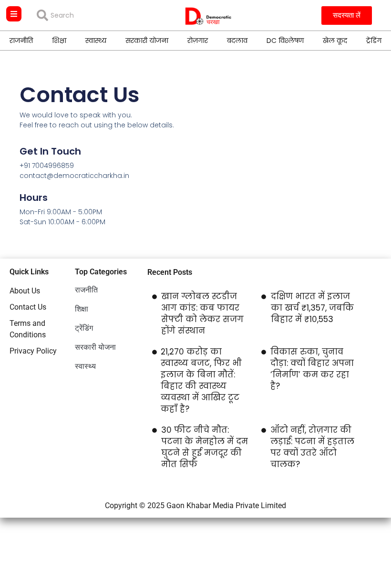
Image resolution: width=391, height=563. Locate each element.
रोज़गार (197, 40)
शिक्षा (59, 40)
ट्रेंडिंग (373, 40)
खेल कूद (335, 40)
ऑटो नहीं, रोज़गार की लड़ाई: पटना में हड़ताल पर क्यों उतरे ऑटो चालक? (312, 447)
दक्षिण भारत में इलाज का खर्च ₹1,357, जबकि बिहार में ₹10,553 (312, 308)
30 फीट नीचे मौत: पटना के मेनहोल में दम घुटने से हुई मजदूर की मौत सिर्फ (204, 447)
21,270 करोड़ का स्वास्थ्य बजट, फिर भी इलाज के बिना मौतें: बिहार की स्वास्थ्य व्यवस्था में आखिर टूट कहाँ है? (201, 380)
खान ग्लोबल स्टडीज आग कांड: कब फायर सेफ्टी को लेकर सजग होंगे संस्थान (202, 313)
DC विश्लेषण (285, 40)
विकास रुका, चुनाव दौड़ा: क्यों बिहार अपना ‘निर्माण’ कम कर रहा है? (312, 369)
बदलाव (237, 40)
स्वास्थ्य (95, 40)
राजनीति (21, 40)
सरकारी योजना (146, 40)
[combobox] (90, 15)
